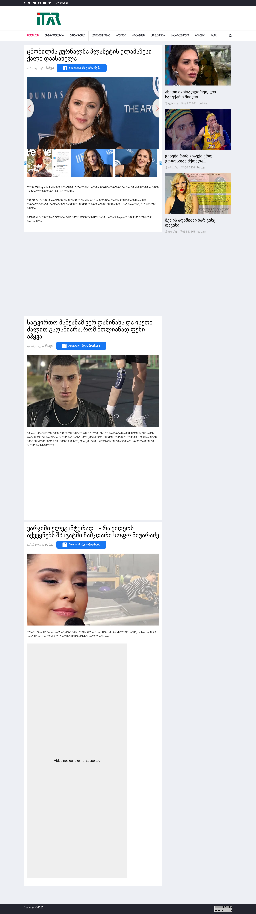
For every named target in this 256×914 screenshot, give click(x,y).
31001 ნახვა (46, 544)
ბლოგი (121, 35)
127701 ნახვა (197, 102)
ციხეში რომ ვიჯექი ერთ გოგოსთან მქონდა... (188, 158)
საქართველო (180, 35)
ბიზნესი (200, 35)
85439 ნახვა (196, 167)
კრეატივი (138, 35)
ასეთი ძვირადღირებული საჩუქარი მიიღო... (190, 94)
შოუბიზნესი (77, 35)
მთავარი (33, 35)
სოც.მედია (158, 35)
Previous (25, 163)
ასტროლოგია (54, 35)
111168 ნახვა (196, 231)
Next (161, 163)
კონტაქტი (62, 3)
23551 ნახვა (45, 346)
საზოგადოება (101, 35)
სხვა (214, 35)
